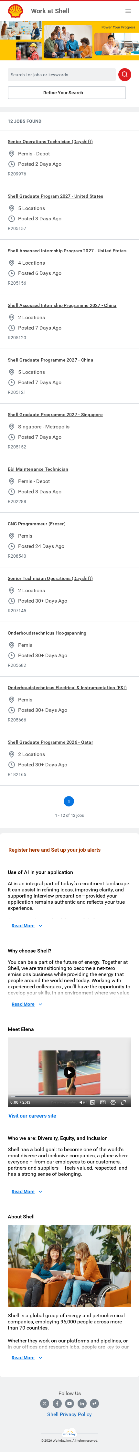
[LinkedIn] (82, 1403)
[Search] (124, 74)
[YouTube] (69, 1403)
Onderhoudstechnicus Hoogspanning (47, 633)
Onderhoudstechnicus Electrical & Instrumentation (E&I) (67, 687)
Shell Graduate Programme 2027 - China (50, 360)
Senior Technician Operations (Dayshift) (50, 578)
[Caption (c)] (103, 1102)
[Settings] (113, 1102)
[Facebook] (57, 1403)
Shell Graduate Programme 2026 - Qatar (50, 742)
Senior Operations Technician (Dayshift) (50, 141)
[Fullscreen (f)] (123, 1102)
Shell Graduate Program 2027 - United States (55, 196)
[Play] (69, 1072)
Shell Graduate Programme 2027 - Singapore (55, 414)
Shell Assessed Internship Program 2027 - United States (67, 250)
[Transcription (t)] (92, 1102)
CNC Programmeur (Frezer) (37, 523)
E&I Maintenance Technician (38, 469)
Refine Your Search (63, 92)
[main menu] (128, 11)
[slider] (82, 1102)
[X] (44, 1403)
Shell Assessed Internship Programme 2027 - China (62, 305)
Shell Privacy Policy (69, 1414)
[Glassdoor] (94, 1403)
